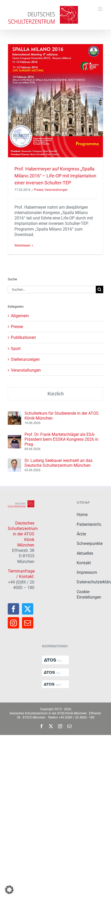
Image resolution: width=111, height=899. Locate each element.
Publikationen (23, 337)
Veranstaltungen (56, 190)
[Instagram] (13, 622)
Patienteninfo (89, 524)
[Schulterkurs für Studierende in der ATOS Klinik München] (14, 414)
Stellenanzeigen (25, 359)
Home (82, 514)
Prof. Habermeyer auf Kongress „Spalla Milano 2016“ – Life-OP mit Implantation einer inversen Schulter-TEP (55, 175)
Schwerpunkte (89, 543)
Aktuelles (85, 553)
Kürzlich (55, 393)
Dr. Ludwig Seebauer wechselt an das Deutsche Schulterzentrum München (58, 463)
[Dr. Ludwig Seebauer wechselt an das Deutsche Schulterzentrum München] (14, 461)
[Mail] (27, 622)
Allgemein (20, 315)
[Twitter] (27, 609)
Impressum (87, 572)
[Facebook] (13, 609)
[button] (9, 889)
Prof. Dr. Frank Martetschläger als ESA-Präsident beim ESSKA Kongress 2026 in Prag (61, 439)
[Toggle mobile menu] (100, 9)
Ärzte (81, 534)
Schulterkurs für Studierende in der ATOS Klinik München (62, 416)
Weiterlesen (22, 245)
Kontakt (84, 562)
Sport (16, 348)
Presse (38, 190)
